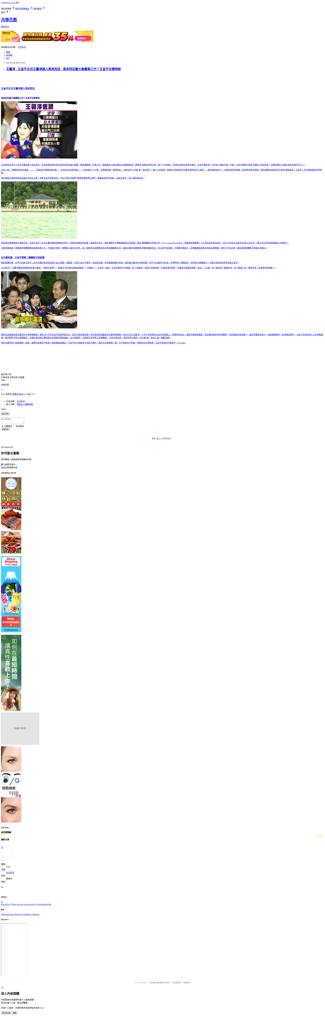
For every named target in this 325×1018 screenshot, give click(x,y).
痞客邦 (15, 394)
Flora (3, 380)
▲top (3, 409)
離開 (14, 1013)
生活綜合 (22, 47)
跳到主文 (5, 27)
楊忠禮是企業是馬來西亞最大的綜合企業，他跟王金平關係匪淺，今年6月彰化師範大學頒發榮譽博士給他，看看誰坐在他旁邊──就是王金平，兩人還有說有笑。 (73, 178)
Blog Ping (5, 904)
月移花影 (9, 19)
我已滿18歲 (6, 1013)
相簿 (8, 52)
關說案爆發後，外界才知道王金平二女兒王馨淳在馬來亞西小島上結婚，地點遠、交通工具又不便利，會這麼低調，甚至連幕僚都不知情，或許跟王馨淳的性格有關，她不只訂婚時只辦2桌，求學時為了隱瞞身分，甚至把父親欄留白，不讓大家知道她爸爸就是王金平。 (120, 263)
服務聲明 (186, 983)
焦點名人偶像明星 (25, 404)
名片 (8, 58)
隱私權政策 (177, 983)
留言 (21, 394)
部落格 (9, 55)
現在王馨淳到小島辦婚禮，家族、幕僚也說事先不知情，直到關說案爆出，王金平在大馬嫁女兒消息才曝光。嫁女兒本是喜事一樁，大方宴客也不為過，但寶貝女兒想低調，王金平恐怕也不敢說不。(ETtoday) (93, 343)
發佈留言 (5, 429)
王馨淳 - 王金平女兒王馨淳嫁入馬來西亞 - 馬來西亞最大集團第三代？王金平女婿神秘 (63, 69)
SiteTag (320, 835)
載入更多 (5, 414)
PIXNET (143, 983)
